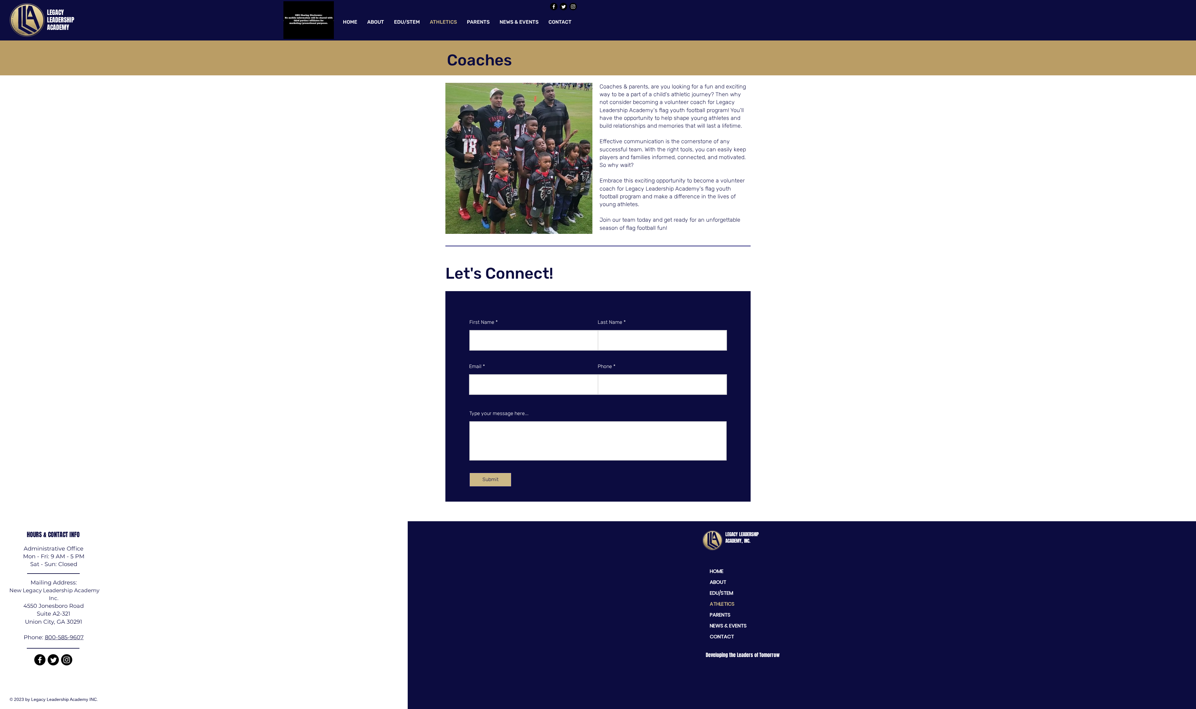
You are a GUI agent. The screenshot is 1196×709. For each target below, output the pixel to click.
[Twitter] (563, 6)
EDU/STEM (721, 593)
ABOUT (718, 582)
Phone (605, 366)
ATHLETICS (722, 603)
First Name (481, 322)
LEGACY (55, 12)
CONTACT (722, 636)
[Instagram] (573, 6)
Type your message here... (499, 413)
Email (475, 366)
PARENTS (720, 614)
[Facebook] (554, 6)
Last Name (610, 322)
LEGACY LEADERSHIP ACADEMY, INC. (742, 537)
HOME (717, 571)
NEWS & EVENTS (728, 625)
